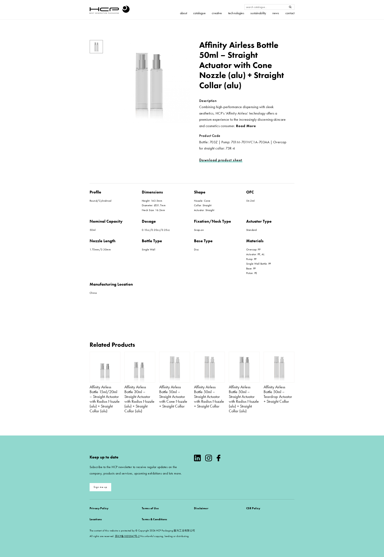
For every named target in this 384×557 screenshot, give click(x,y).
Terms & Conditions (154, 519)
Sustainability (258, 13)
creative (217, 13)
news (275, 13)
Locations (96, 519)
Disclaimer (201, 508)
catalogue (199, 13)
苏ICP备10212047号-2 (127, 536)
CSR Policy (253, 508)
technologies (236, 13)
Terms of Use (150, 508)
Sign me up (100, 487)
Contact (289, 13)
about (183, 13)
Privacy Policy (99, 508)
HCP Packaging (110, 10)
